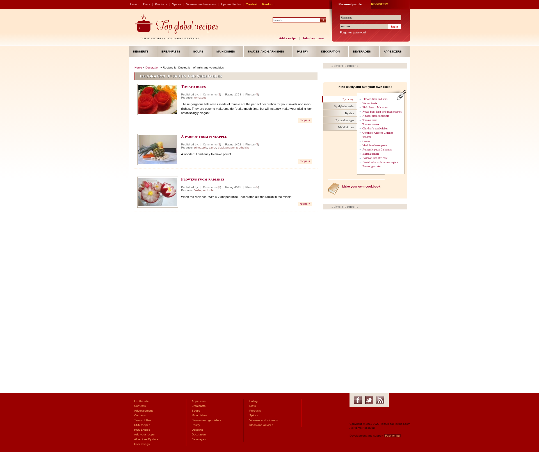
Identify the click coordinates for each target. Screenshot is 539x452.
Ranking (268, 4)
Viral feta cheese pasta (374, 145)
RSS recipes (142, 424)
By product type (344, 120)
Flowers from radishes (202, 179)
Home (138, 67)
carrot (212, 147)
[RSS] (380, 400)
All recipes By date (146, 439)
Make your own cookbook (361, 186)
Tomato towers (370, 124)
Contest (251, 4)
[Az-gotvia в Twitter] (369, 400)
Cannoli (366, 141)
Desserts (141, 51)
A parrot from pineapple (204, 136)
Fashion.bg (392, 435)
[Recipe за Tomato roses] (157, 99)
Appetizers (393, 51)
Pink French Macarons (375, 107)
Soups (198, 51)
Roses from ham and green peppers (382, 111)
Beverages (362, 51)
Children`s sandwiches (375, 128)
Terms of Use (142, 420)
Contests (140, 405)
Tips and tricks (231, 4)
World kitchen (346, 127)
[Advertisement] (226, 258)
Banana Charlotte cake (374, 157)
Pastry (302, 51)
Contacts (140, 415)
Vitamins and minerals (201, 4)
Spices (176, 4)
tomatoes (200, 97)
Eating (134, 4)
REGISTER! (379, 4)
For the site (141, 401)
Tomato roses (193, 86)
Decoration (330, 51)
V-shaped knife (204, 190)
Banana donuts (370, 153)
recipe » (305, 120)
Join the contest (313, 38)
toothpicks (242, 147)
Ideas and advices (261, 424)
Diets (146, 4)
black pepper (226, 147)
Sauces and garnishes (266, 51)
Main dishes (225, 51)
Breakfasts (170, 51)
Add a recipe (287, 38)
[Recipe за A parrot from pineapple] (157, 149)
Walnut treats (369, 103)
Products (161, 4)
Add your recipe (144, 434)
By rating (347, 99)
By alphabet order (344, 106)
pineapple (200, 147)
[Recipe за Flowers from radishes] (157, 192)
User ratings (142, 444)
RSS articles (142, 429)
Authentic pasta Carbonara (377, 149)
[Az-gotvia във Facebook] (358, 400)
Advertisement (143, 410)
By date (349, 113)
